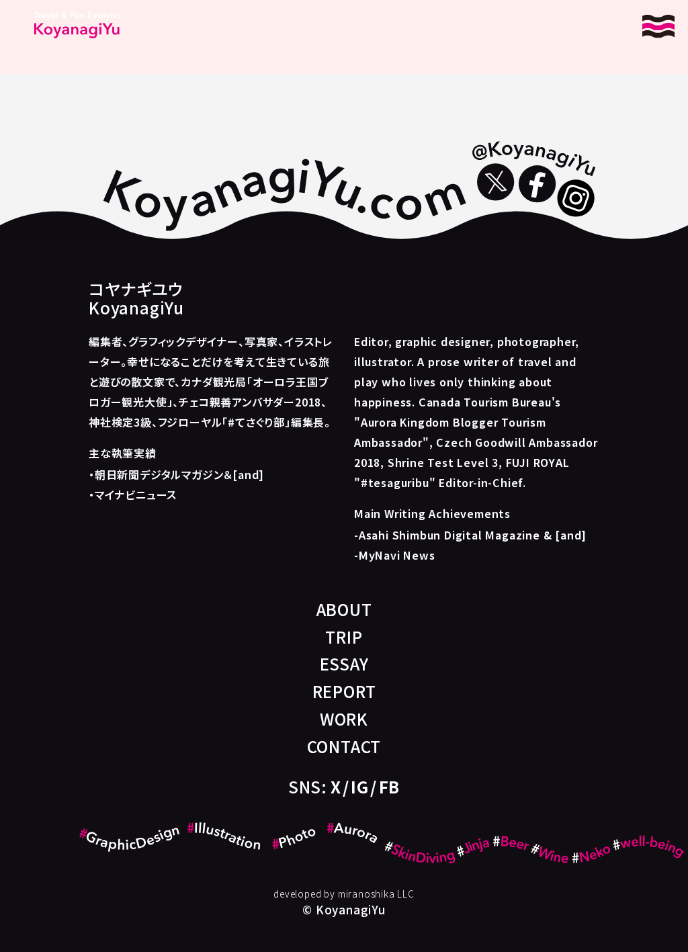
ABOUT (344, 609)
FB (389, 786)
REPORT (344, 691)
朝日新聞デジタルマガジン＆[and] (179, 474)
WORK (344, 718)
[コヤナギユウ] (77, 24)
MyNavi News (397, 555)
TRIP (343, 636)
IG (360, 786)
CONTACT (344, 746)
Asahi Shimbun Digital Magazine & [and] (473, 535)
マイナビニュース (136, 494)
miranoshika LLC (376, 893)
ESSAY (344, 663)
